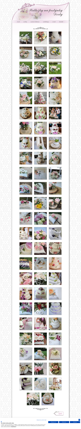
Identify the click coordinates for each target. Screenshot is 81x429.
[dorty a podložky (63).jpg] (42, 263)
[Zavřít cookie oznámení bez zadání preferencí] (79, 420)
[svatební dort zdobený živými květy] (55, 250)
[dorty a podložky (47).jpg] (28, 323)
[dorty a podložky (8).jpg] (42, 384)
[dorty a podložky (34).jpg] (40, 327)
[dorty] (55, 131)
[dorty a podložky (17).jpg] (26, 386)
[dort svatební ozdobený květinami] (55, 41)
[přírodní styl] (57, 203)
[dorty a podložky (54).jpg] (28, 308)
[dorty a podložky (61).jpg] (29, 278)
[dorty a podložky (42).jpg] (40, 295)
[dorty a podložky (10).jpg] (42, 354)
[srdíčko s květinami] (42, 218)
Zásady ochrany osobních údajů (41, 420)
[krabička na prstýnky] (42, 203)
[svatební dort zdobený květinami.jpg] (29, 248)
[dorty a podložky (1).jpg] (35, 399)
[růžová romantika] (28, 218)
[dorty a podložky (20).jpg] (28, 369)
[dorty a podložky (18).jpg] (55, 371)
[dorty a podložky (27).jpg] (55, 326)
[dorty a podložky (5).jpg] (55, 387)
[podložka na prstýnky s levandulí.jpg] (28, 263)
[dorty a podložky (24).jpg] (42, 339)
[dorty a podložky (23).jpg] (57, 339)
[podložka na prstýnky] (29, 38)
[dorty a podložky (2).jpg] (48, 402)
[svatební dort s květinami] (29, 233)
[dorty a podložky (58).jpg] (58, 278)
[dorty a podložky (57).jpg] (57, 293)
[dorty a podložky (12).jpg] (28, 354)
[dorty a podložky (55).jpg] (42, 278)
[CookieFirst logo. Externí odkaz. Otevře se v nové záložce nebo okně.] (1, 421)
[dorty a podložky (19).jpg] (42, 369)
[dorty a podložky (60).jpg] (26, 296)
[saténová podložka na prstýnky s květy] (42, 248)
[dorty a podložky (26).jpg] (28, 339)
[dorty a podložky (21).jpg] (55, 356)
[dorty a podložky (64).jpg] (55, 265)
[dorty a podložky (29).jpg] (55, 310)
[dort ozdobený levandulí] (55, 235)
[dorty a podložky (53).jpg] (42, 308)
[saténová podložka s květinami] (57, 218)
